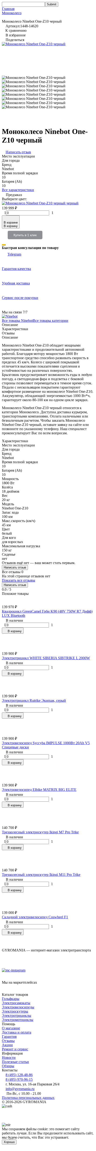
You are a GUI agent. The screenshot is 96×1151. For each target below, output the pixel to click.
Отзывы (8, 1041)
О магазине (11, 1028)
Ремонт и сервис (15, 1049)
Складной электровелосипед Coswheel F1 (35, 917)
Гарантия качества (16, 269)
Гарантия (9, 1037)
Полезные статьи (15, 1062)
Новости (9, 1058)
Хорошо (9, 1142)
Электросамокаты (16, 1003)
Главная (8, 9)
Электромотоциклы (17, 1020)
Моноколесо (11, 13)
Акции (7, 1045)
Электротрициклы (16, 1016)
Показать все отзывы (18, 580)
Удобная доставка (16, 283)
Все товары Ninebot (17, 321)
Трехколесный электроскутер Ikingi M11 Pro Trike (41, 875)
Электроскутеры (15, 1011)
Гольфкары (10, 999)
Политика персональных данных (28, 1098)
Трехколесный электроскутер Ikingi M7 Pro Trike (40, 832)
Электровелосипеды (18, 1007)
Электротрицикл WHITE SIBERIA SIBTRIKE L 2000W (46, 658)
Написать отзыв (15, 567)
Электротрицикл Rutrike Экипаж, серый (34, 700)
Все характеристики (18, 190)
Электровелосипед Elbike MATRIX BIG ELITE (39, 790)
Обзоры (8, 1066)
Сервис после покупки (20, 298)
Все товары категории (50, 321)
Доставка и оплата (16, 1032)
